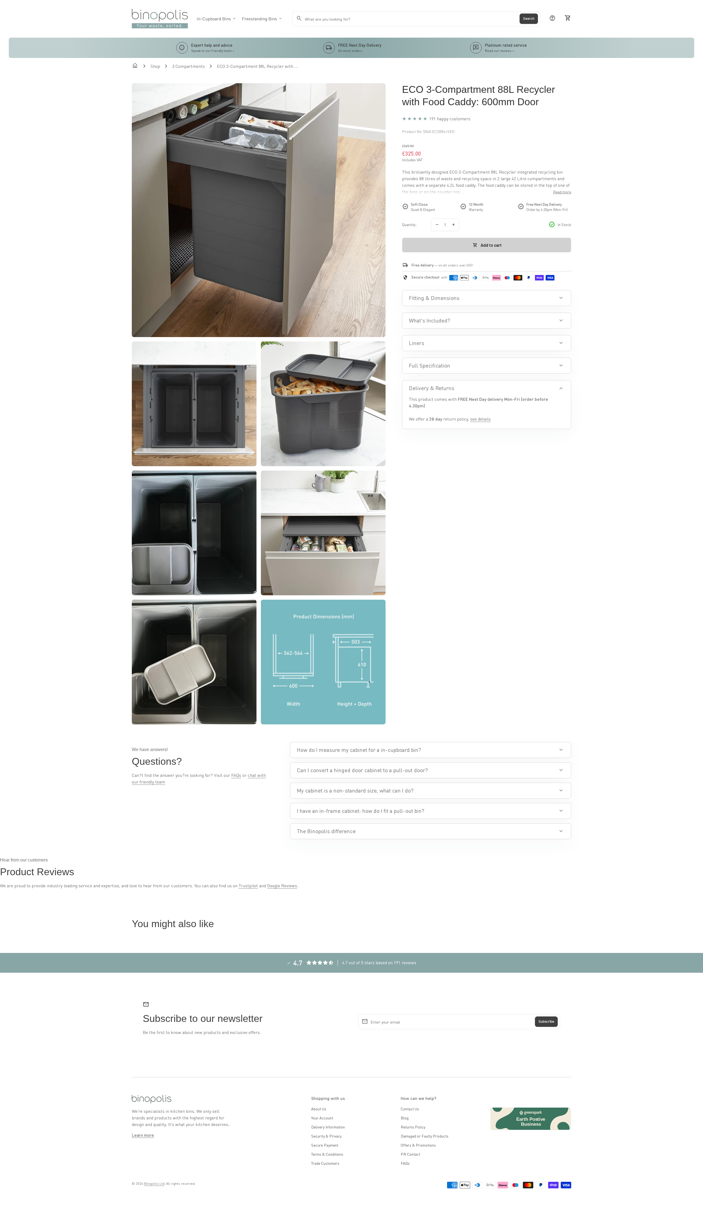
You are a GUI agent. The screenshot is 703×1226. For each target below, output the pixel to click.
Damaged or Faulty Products (424, 1135)
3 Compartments (188, 66)
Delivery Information (328, 1126)
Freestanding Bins (262, 18)
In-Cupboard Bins (216, 18)
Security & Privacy (326, 1135)
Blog (405, 1117)
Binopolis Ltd (154, 1183)
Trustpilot (248, 885)
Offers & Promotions (418, 1144)
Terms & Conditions (327, 1154)
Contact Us (410, 1108)
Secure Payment (324, 1144)
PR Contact (410, 1154)
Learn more (143, 1135)
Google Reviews (282, 885)
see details (480, 419)
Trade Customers (325, 1163)
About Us (318, 1108)
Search (528, 18)
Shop (155, 66)
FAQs (236, 775)
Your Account (322, 1117)
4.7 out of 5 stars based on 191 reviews (379, 962)
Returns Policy (413, 1126)
